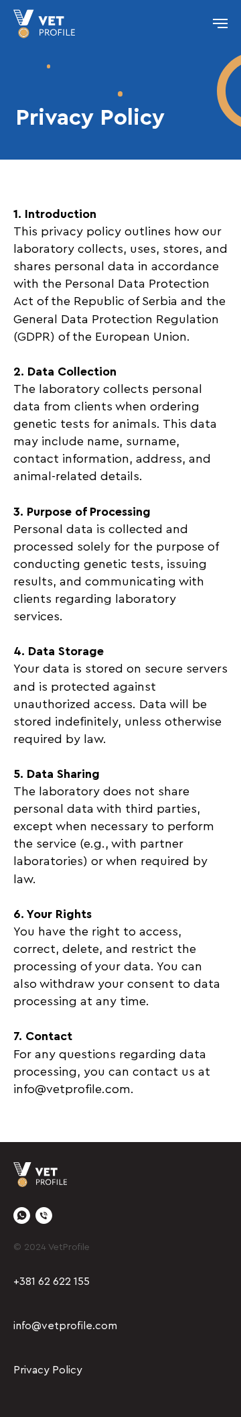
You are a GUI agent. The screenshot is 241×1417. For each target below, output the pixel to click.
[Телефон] (43, 1215)
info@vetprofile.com (65, 1325)
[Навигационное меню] (220, 23)
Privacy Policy (47, 1370)
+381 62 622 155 (51, 1281)
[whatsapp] (21, 1215)
